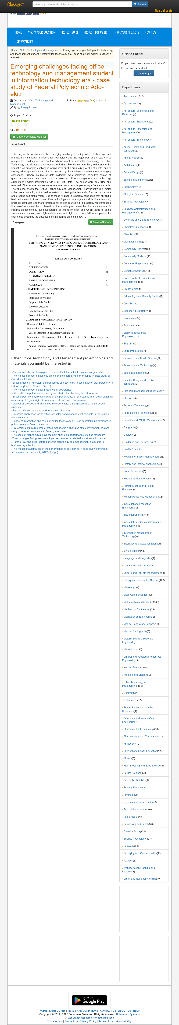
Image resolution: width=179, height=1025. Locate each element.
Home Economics (133, 471)
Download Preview (101, 222)
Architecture (130, 165)
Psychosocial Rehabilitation (139, 802)
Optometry (129, 692)
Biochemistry (131, 187)
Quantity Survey (132, 831)
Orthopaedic (130, 700)
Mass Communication (136, 594)
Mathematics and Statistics (138, 602)
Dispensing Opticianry (136, 310)
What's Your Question (41, 32)
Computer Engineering (136, 263)
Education (129, 325)
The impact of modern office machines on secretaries (41, 389)
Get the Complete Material (31, 136)
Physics (128, 758)
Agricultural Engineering (137, 121)
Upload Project (144, 73)
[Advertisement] (114, 19)
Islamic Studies (132, 551)
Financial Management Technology (143, 390)
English (128, 343)
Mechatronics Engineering (138, 616)
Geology (128, 434)
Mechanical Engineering (137, 609)
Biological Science (134, 194)
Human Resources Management (142, 496)
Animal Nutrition (132, 157)
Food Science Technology (138, 412)
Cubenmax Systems (128, 1014)
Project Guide (69, 32)
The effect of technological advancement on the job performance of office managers (58, 434)
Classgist (15, 4)
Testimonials (55, 1021)
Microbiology (131, 649)
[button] (164, 10)
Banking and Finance (135, 179)
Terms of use (106, 1021)
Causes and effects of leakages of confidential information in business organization (58, 372)
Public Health (131, 816)
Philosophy (130, 743)
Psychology (130, 794)
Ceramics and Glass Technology (141, 219)
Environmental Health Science (140, 358)
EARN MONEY (57, 1010)
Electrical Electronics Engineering (134, 334)
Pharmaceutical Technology (139, 729)
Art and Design (132, 172)
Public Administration (135, 809)
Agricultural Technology (136, 139)
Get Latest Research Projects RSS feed (91, 1017)
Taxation (128, 860)
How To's (150, 32)
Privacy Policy (88, 1021)
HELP (136, 1010)
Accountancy (131, 96)
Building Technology (135, 201)
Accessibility (124, 1021)
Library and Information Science (141, 580)
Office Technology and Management (40, 50)
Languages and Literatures (138, 565)
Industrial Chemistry (135, 514)
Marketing (129, 587)
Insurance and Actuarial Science (141, 543)
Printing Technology (134, 787)
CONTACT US (108, 1010)
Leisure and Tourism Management (143, 572)
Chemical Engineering (136, 227)
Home (18, 32)
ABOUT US (124, 1010)
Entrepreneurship (133, 350)
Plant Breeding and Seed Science (142, 765)
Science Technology (135, 838)
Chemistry (129, 234)
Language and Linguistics (138, 558)
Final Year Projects (127, 32)
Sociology (129, 846)
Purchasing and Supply (136, 824)
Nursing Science (133, 667)
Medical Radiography (135, 631)
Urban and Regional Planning (140, 878)
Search (141, 4)
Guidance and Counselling (138, 442)
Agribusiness (131, 103)
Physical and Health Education (140, 751)
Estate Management (135, 372)
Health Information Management (141, 456)
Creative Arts (131, 289)
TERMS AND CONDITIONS (82, 1010)
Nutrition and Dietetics (136, 674)
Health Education (133, 449)
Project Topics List (96, 32)
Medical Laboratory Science (139, 624)
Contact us (71, 1021)
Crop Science (131, 303)
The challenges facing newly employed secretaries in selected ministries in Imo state (59, 438)
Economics (130, 318)
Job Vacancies (24, 41)
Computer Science (134, 270)
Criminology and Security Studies (142, 296)
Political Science (132, 772)
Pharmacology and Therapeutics (142, 736)
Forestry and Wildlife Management (143, 420)
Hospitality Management (137, 478)
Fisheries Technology (135, 405)
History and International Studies (142, 464)
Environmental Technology (138, 365)
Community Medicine (135, 256)
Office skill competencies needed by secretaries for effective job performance (55, 393)
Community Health (134, 249)
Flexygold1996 (28, 107)
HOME (43, 1010)
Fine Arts (129, 398)
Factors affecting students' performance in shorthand (42, 410)
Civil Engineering (133, 241)
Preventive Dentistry (135, 780)
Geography (130, 427)
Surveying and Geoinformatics (140, 853)
